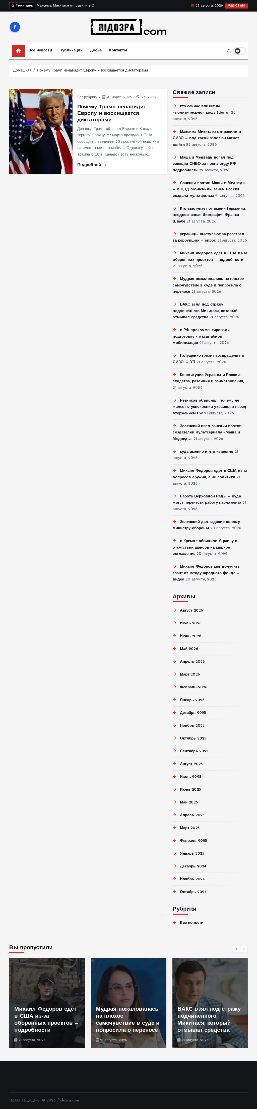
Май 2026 (189, 649)
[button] (236, 949)
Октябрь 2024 (193, 892)
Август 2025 (191, 764)
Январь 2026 (192, 700)
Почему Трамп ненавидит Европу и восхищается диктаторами (92, 70)
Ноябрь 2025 (192, 726)
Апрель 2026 (192, 662)
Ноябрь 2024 (192, 879)
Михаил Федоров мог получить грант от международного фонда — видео (206, 573)
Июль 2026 (191, 623)
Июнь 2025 (190, 790)
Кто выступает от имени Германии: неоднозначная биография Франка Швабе (209, 215)
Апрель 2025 (192, 815)
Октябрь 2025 (193, 739)
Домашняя (22, 70)
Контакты (118, 50)
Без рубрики (87, 97)
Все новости (40, 50)
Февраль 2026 (193, 687)
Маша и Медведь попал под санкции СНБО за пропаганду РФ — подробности (206, 164)
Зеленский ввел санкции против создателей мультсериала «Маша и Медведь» (207, 432)
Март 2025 (190, 828)
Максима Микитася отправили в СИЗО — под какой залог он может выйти (207, 138)
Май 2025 (189, 802)
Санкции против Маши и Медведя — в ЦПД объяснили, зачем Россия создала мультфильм (209, 189)
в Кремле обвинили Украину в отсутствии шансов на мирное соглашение (205, 547)
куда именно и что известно (206, 452)
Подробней (90, 165)
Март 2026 (190, 675)
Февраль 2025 (193, 841)
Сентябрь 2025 (194, 751)
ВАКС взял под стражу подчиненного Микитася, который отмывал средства (205, 311)
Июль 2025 (190, 777)
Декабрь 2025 (193, 713)
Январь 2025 (192, 854)
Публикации (71, 50)
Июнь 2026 (190, 636)
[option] (47, 1003)
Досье (96, 50)
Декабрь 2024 (193, 866)
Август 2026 (191, 611)
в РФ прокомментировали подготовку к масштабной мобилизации (201, 336)
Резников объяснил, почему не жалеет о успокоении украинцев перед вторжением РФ (209, 407)
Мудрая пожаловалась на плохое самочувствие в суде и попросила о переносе (208, 285)
